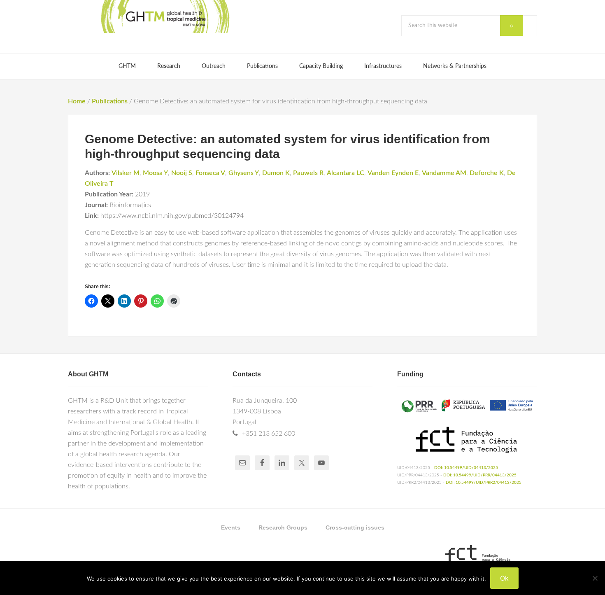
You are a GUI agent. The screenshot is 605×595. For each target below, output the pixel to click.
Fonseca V (210, 173)
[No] (595, 578)
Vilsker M (126, 173)
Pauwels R (308, 173)
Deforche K (487, 173)
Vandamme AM (444, 173)
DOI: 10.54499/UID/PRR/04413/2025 (480, 475)
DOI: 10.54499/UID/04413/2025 (466, 468)
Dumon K (276, 173)
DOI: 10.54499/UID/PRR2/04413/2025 (483, 483)
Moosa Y (155, 173)
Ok (504, 578)
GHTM (164, 16)
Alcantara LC (345, 173)
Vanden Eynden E (393, 173)
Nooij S (181, 173)
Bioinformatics (130, 205)
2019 (142, 194)
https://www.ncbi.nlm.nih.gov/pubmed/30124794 (172, 215)
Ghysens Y (243, 173)
